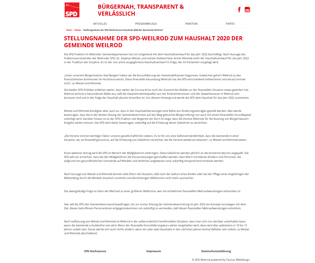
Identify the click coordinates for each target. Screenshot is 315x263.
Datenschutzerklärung (216, 251)
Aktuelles (100, 23)
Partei (230, 23)
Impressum (153, 251)
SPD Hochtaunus (95, 251)
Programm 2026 (146, 23)
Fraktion (191, 23)
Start (69, 29)
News (78, 29)
